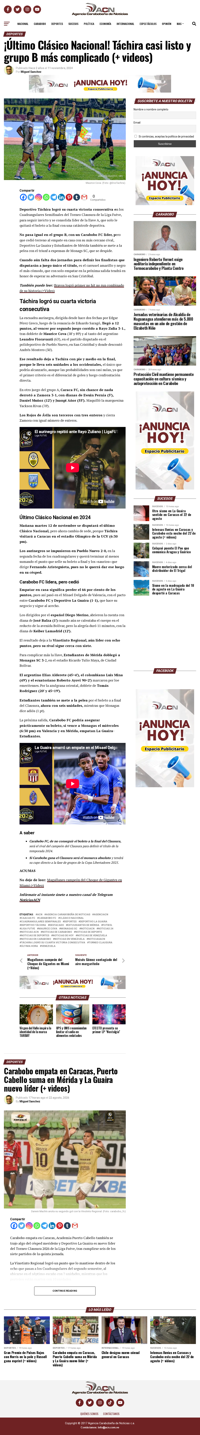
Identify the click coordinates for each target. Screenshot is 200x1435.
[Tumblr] (76, 197)
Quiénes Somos (89, 1414)
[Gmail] (84, 197)
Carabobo (40, 24)
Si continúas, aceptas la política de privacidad (166, 136)
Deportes (57, 24)
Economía (105, 24)
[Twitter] (31, 197)
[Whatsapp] (46, 197)
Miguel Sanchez (30, 1101)
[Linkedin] (61, 197)
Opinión (166, 24)
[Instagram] (38, 197)
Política (89, 24)
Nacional (22, 24)
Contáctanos (111, 1414)
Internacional (125, 24)
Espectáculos (148, 24)
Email (137, 122)
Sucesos (73, 24)
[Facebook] (23, 197)
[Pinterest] (69, 197)
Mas (179, 24)
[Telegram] (53, 197)
